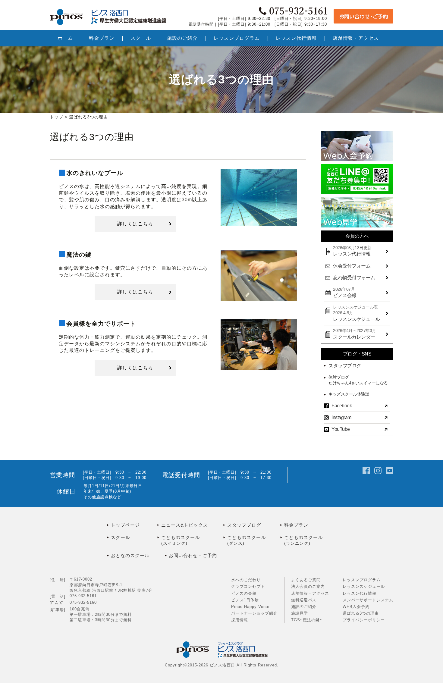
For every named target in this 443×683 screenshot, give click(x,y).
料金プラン (296, 525)
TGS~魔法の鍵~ (306, 620)
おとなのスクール (130, 555)
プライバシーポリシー (364, 620)
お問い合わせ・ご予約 (193, 555)
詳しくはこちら (135, 223)
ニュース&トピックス (184, 525)
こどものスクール (180, 540)
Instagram (341, 417)
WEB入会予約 (356, 606)
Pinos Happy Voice (250, 606)
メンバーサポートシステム (368, 600)
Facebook (341, 405)
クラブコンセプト (248, 586)
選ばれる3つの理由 (361, 613)
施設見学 (299, 613)
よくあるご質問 (306, 580)
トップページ (125, 525)
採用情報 (239, 620)
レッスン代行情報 (359, 593)
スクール (120, 537)
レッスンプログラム (362, 580)
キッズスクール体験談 (348, 394)
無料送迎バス (303, 600)
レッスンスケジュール (364, 586)
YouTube (340, 429)
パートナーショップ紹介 (254, 613)
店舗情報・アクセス (310, 593)
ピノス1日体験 (245, 600)
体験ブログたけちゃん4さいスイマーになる (358, 380)
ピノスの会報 (243, 593)
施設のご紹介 (303, 606)
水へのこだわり (246, 580)
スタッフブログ (344, 365)
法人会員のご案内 (308, 586)
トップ (56, 116)
